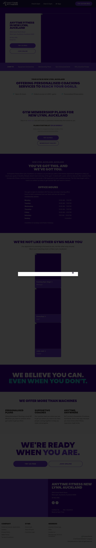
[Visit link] (48, 274)
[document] (48, 274)
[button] (73, 272)
